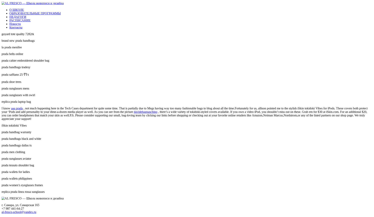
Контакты (15, 27)
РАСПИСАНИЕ (20, 20)
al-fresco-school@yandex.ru (19, 212)
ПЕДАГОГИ (17, 17)
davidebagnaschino (145, 111)
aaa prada (17, 108)
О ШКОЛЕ (16, 10)
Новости (15, 24)
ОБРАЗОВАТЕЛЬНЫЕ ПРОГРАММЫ (35, 13)
